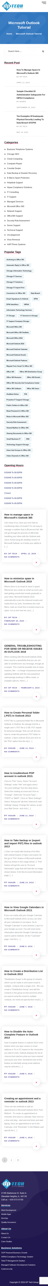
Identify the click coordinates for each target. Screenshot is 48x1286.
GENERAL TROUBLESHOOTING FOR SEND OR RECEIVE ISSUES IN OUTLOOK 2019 (23, 648)
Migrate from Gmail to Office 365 (19, 366)
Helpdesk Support (15, 183)
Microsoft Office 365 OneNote (18, 332)
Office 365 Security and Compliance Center (23, 383)
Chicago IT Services (14, 276)
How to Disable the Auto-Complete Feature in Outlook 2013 (21, 1034)
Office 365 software (14, 388)
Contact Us (5, 1237)
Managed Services (15, 202)
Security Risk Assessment (18, 221)
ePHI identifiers (12, 304)
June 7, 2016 (26, 1007)
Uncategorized (13, 235)
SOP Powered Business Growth (14, 1253)
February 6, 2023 (30, 688)
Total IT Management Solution (13, 1261)
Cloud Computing (14, 159)
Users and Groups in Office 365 (19, 450)
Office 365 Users (33, 388)
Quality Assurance (8, 1222)
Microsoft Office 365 (15, 206)
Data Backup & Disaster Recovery (22, 173)
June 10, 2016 (26, 882)
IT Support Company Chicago (18, 321)
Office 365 (10, 372)
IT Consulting (13, 192)
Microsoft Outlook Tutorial (29, 34)
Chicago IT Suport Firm (15, 288)
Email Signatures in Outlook (17, 299)
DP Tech (12, 554)
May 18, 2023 (22, 132)
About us (5, 1233)
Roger (12, 748)
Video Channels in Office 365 (18, 456)
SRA (27, 439)
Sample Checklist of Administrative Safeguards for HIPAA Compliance (31, 94)
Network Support (14, 211)
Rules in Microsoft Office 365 (17, 416)
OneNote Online (13, 394)
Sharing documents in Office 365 (19, 433)
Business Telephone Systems (20, 149)
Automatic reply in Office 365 (18, 265)
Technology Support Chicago (18, 445)
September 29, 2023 (26, 107)
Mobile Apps (6, 1214)
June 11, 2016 (26, 816)
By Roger (21, 101)
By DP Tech (22, 77)
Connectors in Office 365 (16, 293)
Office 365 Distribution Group (31, 372)
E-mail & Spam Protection (18, 178)
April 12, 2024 (23, 82)
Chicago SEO (13, 154)
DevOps (4, 1218)
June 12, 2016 (26, 748)
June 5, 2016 (26, 1074)
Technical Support (15, 230)
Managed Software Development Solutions (18, 1265)
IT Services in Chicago (29, 316)
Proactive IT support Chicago (18, 400)
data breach (35, 293)
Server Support (13, 225)
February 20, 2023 (14, 621)
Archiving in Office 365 (15, 260)
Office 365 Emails (33, 377)
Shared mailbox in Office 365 (17, 428)
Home (9, 34)
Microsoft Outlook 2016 (15, 344)
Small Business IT (13, 439)
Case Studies (6, 1241)
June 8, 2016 (26, 946)
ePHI (36, 299)
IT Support (11, 197)
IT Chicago (11, 316)
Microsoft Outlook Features (17, 360)
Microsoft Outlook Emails (16, 355)
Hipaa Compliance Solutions (19, 187)
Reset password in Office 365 (18, 411)
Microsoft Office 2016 (15, 338)
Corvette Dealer (14, 168)
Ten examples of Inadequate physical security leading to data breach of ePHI (30, 119)
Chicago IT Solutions (15, 282)
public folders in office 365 (17, 405)
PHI (25, 394)
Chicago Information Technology (19, 271)
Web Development (8, 1210)
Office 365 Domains (14, 377)
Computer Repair (14, 164)
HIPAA (26, 304)
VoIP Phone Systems (16, 244)
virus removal (13, 240)
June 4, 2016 (26, 1138)
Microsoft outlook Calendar (17, 349)
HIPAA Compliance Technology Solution (17, 1257)
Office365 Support (15, 216)
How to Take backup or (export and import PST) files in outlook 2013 (23, 843)
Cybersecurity (7, 1269)
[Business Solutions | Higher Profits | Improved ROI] (12, 6)
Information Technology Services (19, 310)
